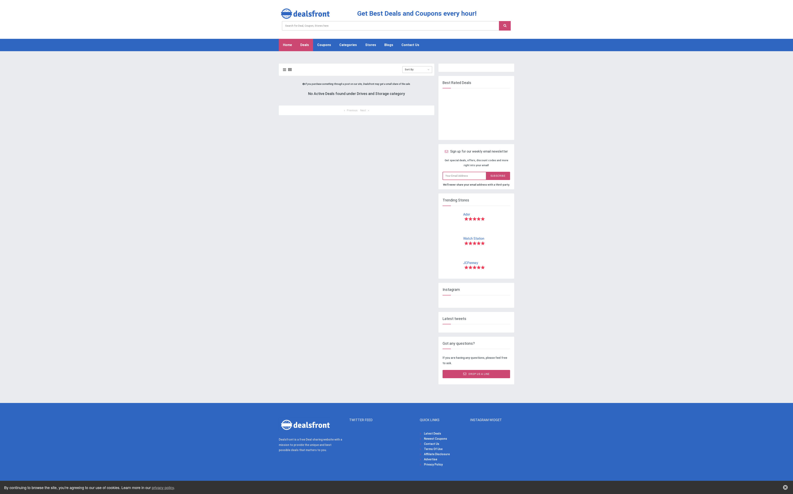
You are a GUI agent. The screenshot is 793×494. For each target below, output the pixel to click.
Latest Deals (432, 433)
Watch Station (473, 238)
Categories (348, 45)
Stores (370, 45)
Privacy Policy (433, 464)
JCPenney (470, 263)
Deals (304, 45)
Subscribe (498, 175)
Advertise (430, 459)
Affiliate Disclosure (437, 454)
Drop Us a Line (479, 374)
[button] (785, 487)
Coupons (324, 45)
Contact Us (410, 45)
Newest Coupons (435, 438)
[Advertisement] (476, 114)
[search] (505, 26)
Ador (466, 214)
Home (287, 45)
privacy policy (163, 487)
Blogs (388, 45)
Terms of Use (433, 449)
